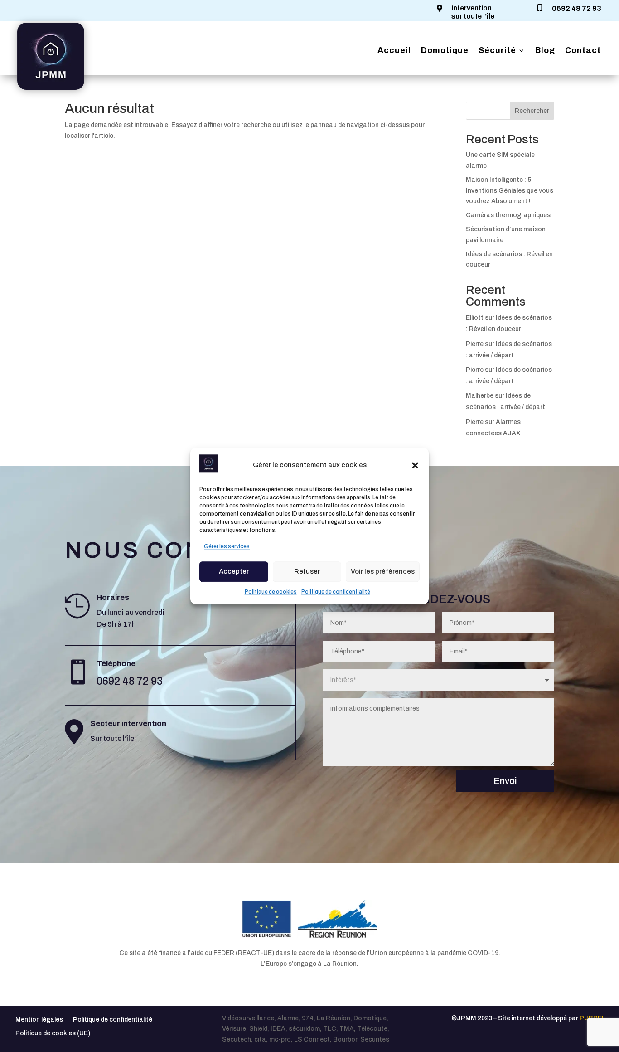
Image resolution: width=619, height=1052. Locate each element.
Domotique (445, 51)
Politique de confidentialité (335, 592)
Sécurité (497, 51)
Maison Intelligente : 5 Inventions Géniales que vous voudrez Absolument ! (509, 190)
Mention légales (39, 1019)
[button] (415, 465)
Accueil (394, 51)
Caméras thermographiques (508, 215)
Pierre (475, 344)
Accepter (234, 571)
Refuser (307, 571)
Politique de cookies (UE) (52, 1033)
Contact (583, 51)
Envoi (505, 781)
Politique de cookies (271, 592)
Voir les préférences (383, 571)
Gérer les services (227, 546)
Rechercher (532, 110)
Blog (545, 51)
